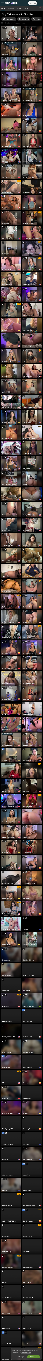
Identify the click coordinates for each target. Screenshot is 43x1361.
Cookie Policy (26, 1353)
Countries (25, 19)
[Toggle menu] (2, 3)
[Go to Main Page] (13, 3)
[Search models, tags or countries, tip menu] (40, 8)
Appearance (10, 19)
